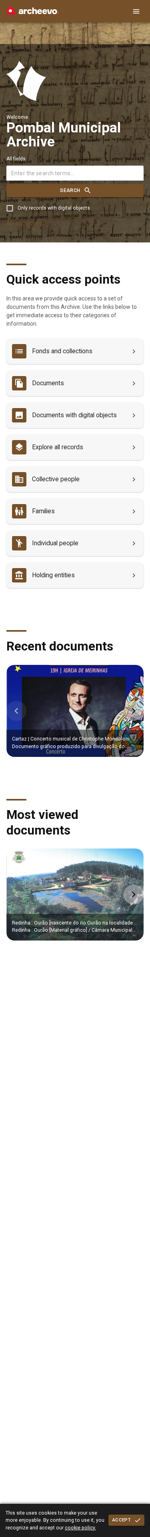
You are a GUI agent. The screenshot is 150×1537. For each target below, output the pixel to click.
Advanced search (26, 223)
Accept (121, 1520)
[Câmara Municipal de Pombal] (32, 13)
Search (70, 190)
